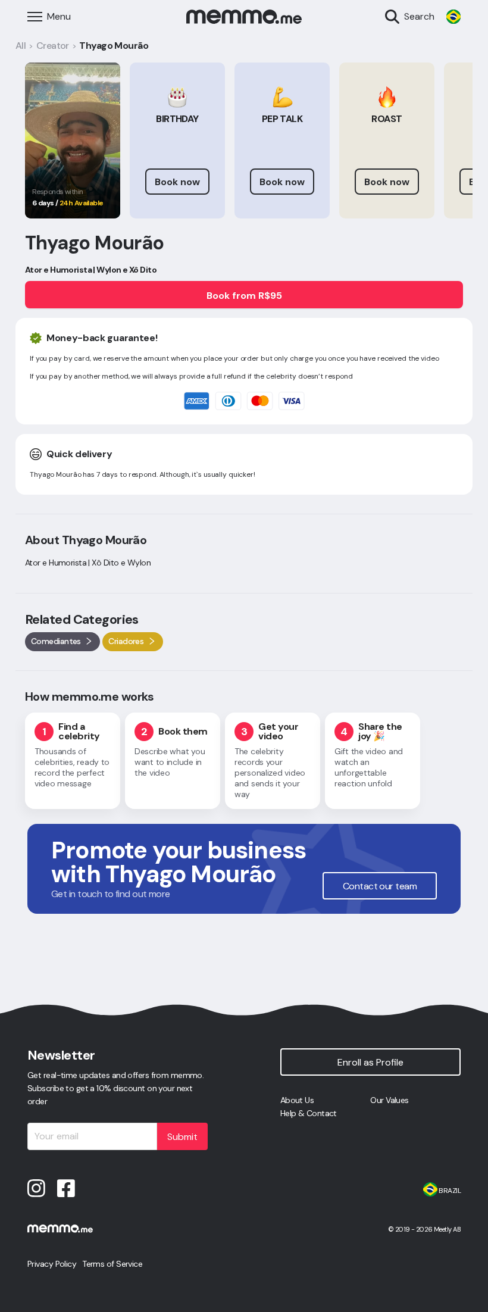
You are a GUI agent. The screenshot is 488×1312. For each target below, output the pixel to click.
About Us (297, 1100)
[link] (453, 17)
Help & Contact (308, 1113)
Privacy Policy (51, 1263)
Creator (52, 45)
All (20, 45)
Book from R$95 (244, 295)
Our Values (389, 1100)
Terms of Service (112, 1263)
